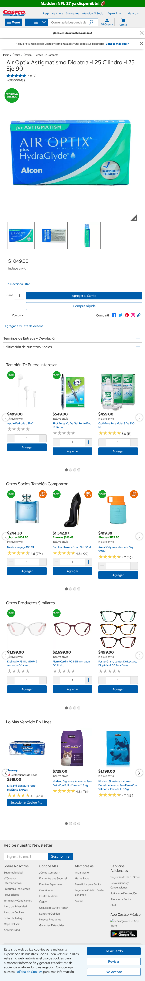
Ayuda (79, 900)
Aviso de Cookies (14, 912)
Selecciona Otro (19, 284)
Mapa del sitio (12, 924)
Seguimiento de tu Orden (125, 877)
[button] (93, 22)
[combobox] (36, 23)
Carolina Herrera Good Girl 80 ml (72, 547)
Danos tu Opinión (49, 913)
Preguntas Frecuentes (17, 889)
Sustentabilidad (13, 872)
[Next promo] (139, 417)
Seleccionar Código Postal (28, 802)
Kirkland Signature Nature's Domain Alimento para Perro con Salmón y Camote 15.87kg (117, 785)
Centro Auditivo (48, 896)
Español (112, 13)
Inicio (6, 55)
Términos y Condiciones (18, 900)
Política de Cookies (28, 972)
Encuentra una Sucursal (53, 878)
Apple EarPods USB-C (20, 423)
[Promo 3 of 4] (74, 470)
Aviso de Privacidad (15, 906)
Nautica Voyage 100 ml (20, 547)
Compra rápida (84, 306)
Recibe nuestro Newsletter (28, 845)
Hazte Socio (82, 878)
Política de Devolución (123, 893)
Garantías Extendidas (52, 925)
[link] (114, 315)
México (132, 13)
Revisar (114, 961)
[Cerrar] (141, 33)
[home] (14, 12)
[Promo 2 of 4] (70, 470)
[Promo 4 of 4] (78, 470)
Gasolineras (46, 890)
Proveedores (11, 894)
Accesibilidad (12, 930)
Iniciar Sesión (82, 872)
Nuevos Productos (50, 919)
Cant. (10, 295)
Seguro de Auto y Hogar (53, 907)
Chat (113, 905)
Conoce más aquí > (117, 43)
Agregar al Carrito (84, 296)
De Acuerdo (114, 951)
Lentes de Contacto (46, 55)
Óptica (16, 55)
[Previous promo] (5, 417)
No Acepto (114, 972)
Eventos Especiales (50, 884)
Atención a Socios (120, 899)
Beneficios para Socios (88, 884)
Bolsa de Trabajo (13, 918)
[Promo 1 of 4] (66, 470)
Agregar (27, 447)
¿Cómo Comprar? (49, 872)
